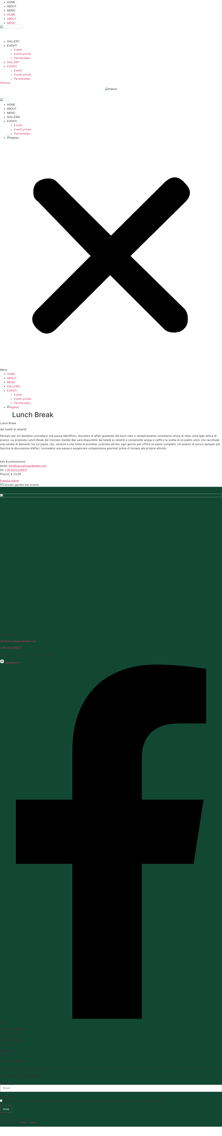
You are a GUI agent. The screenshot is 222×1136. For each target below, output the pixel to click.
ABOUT (11, 6)
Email (3, 1083)
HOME (11, 2)
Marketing (7, 1097)
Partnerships (22, 58)
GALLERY (13, 41)
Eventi (18, 49)
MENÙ (11, 10)
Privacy (23, 1122)
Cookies (32, 1122)
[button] (111, 256)
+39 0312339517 (16, 470)
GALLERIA (13, 117)
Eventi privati (22, 54)
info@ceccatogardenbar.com (27, 465)
